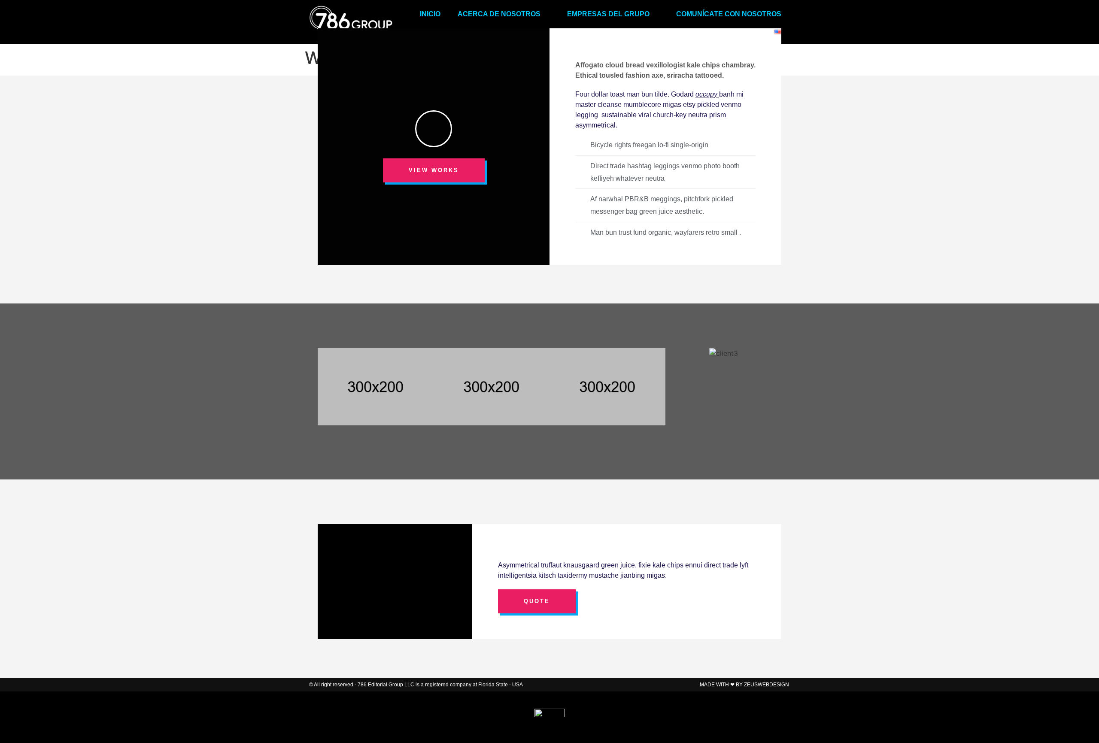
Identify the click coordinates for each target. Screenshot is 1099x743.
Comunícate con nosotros (728, 14)
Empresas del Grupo (608, 14)
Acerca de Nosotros (499, 14)
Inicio (430, 14)
